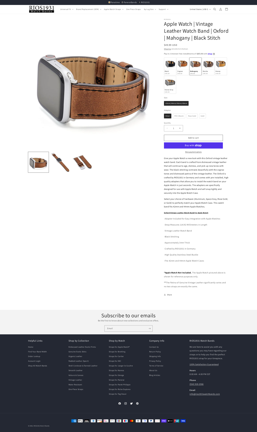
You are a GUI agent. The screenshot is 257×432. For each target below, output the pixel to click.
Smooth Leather (76, 370)
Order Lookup (34, 356)
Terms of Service (156, 365)
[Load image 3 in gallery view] (82, 162)
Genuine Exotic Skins (77, 351)
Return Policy (155, 351)
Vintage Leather (75, 380)
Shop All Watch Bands (37, 365)
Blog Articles (154, 375)
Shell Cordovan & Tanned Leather (83, 365)
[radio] (170, 66)
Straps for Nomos (116, 370)
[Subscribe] (149, 328)
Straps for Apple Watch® (119, 347)
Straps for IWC (115, 361)
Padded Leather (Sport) (79, 361)
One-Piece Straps (76, 389)
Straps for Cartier (116, 356)
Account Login (34, 361)
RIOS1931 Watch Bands (42, 426)
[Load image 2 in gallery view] (60, 162)
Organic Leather (75, 356)
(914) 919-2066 (196, 384)
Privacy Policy (155, 361)
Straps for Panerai (116, 380)
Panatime (115, 2)
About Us (153, 370)
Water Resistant (75, 384)
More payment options (193, 152)
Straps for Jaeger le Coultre (121, 365)
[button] (67, 9)
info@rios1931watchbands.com (205, 394)
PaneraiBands (130, 2)
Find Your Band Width (37, 351)
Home (30, 347)
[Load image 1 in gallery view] (38, 162)
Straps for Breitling (117, 351)
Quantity (167, 123)
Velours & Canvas (76, 375)
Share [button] (169, 294)
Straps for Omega (116, 375)
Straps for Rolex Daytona (119, 389)
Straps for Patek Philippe (119, 384)
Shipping (167, 49)
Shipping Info (155, 356)
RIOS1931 (145, 2)
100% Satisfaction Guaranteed (204, 364)
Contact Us (154, 347)
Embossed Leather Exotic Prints (82, 347)
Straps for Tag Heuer (117, 394)
